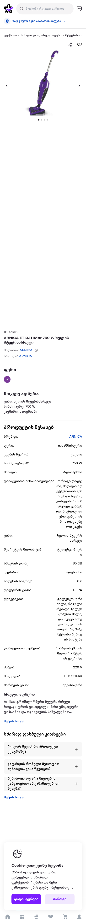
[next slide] (81, 85)
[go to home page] (8, 8)
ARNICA (26, 350)
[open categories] (21, 917)
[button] (36, 917)
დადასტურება (26, 899)
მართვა (59, 899)
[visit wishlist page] (50, 917)
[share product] (70, 44)
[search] (21, 8)
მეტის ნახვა (14, 797)
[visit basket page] (64, 917)
